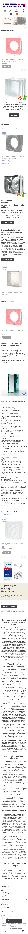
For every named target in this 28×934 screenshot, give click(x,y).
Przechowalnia (4, 906)
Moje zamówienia (5, 904)
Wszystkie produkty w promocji (9, 128)
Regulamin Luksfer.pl (6, 893)
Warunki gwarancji (5, 895)
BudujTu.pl (4, 918)
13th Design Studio (17, 928)
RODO (2, 896)
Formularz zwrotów (6, 909)
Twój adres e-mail (5, 603)
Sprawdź (14, 115)
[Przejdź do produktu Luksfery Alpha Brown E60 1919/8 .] (14, 278)
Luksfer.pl (12, 923)
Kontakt (3, 890)
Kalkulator (3, 915)
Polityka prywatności (6, 892)
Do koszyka (7, 66)
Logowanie (3, 903)
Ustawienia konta (5, 907)
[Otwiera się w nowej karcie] (11, 14)
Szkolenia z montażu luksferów (8, 916)
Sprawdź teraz (7, 222)
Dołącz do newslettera (9, 606)
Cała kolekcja (4, 514)
